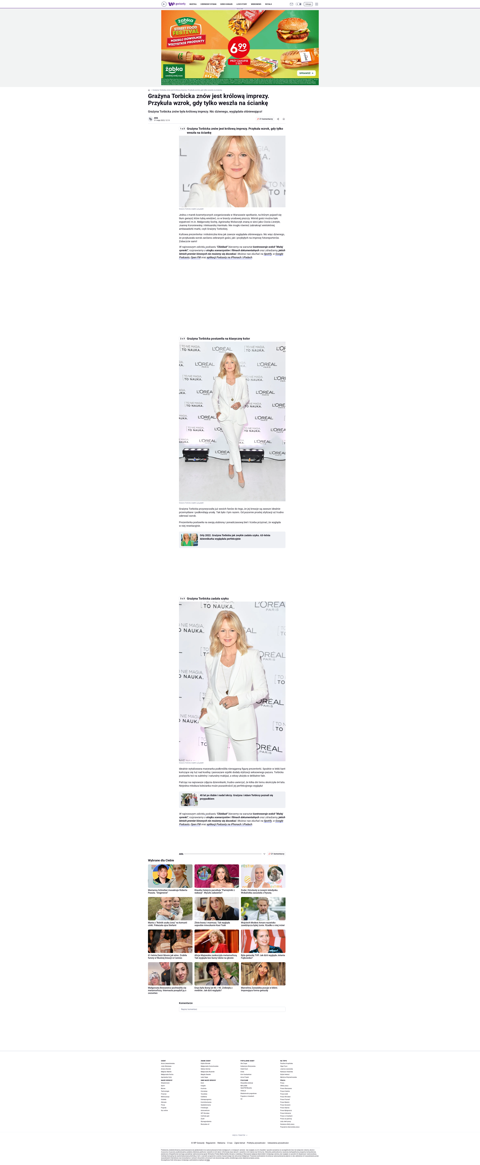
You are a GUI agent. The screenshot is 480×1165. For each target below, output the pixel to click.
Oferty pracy (284, 1086)
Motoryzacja (165, 1097)
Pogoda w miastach (247, 1096)
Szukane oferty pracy (287, 1124)
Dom (202, 1083)
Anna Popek (244, 1077)
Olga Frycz (283, 1066)
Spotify (268, 253)
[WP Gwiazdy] (179, 4)
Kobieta (163, 1099)
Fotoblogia (204, 1108)
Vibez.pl (243, 1091)
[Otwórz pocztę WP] (292, 4)
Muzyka (193, 4)
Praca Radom (285, 1102)
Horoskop (204, 1091)
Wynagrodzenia (206, 1121)
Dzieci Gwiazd (226, 4)
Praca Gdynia (284, 1108)
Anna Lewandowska (168, 1063)
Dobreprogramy (206, 1099)
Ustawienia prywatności (278, 1143)
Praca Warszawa (286, 1088)
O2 (241, 1099)
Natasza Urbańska (286, 1072)
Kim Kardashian (246, 1074)
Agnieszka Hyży (166, 1077)
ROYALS (268, 4)
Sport (163, 1086)
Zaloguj (308, 4)
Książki (203, 1086)
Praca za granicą (286, 1119)
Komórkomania (206, 1102)
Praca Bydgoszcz (286, 1110)
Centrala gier (205, 1116)
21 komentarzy (266, 119)
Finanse (163, 1094)
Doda (242, 1072)
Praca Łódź (284, 1094)
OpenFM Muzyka (246, 1088)
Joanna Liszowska (286, 1069)
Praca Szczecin (285, 1105)
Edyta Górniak (205, 1063)
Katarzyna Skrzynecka (248, 1066)
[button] (299, 4)
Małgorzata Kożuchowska (209, 1066)
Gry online (164, 1110)
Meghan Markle (166, 1072)
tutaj (208, 1160)
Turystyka (204, 1094)
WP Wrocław (205, 1113)
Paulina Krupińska (286, 1063)
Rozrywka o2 (205, 1124)
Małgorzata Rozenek (207, 1072)
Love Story (241, 4)
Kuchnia (203, 1088)
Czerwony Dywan (208, 4)
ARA (156, 118)
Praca (163, 1105)
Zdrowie (163, 1102)
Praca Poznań (285, 1099)
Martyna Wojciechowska (288, 1077)
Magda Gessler (206, 1074)
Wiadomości (165, 1083)
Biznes (163, 1088)
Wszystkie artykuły (246, 1083)
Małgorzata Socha (167, 1074)
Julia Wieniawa (166, 1066)
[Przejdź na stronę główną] (164, 6)
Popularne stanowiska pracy (290, 1127)
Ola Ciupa (243, 1063)
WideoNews (256, 4)
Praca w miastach (286, 1116)
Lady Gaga (204, 1077)
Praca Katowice (285, 1113)
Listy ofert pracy (285, 1121)
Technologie (165, 1091)
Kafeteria (204, 1097)
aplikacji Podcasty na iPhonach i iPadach (229, 257)
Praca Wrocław (285, 1097)
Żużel (202, 1119)
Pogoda (163, 1108)
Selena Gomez (205, 1069)
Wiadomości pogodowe (248, 1093)
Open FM (195, 257)
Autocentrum (205, 1110)
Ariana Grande (166, 1069)
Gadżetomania (206, 1105)
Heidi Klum (244, 1069)
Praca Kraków (285, 1091)
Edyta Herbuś (284, 1074)
